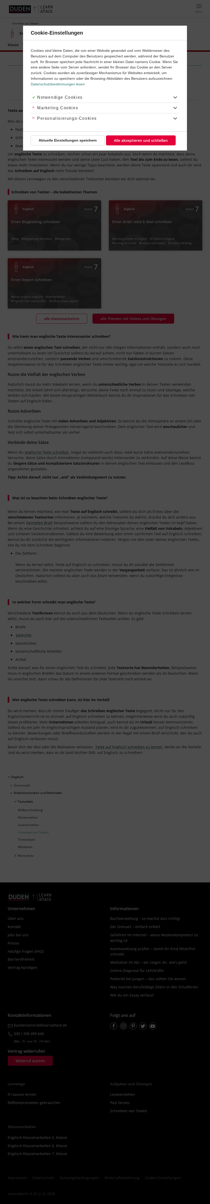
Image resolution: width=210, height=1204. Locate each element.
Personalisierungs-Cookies (67, 118)
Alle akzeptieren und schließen (141, 140)
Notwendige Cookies (60, 97)
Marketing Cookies (57, 108)
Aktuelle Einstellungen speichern (68, 140)
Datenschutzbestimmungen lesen (58, 84)
